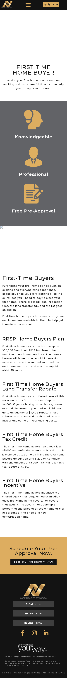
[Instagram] (34, 632)
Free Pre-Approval (33, 211)
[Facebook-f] (22, 632)
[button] (28, 5)
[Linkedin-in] (46, 632)
